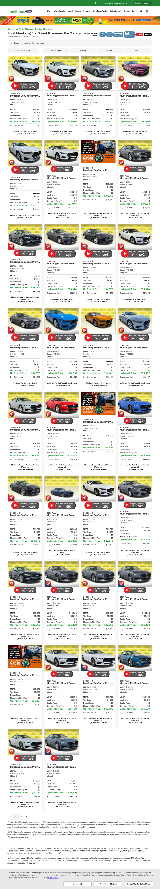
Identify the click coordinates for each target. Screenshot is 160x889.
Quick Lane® (115, 11)
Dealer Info (129, 11)
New (49, 11)
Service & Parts (100, 11)
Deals (78, 11)
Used (70, 11)
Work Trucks (59, 11)
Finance (86, 11)
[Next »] (26, 816)
